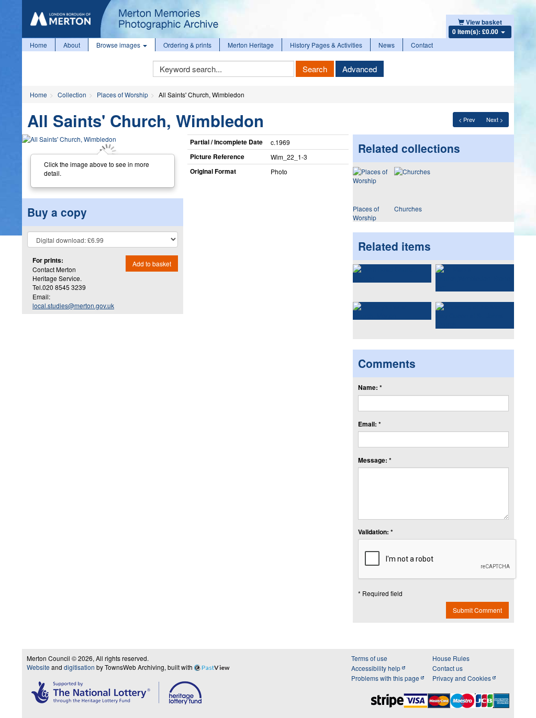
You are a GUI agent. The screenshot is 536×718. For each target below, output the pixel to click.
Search (315, 68)
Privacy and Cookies (462, 678)
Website (38, 667)
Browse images (119, 44)
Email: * (369, 424)
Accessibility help (376, 668)
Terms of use (369, 658)
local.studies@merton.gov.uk (73, 305)
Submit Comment (477, 609)
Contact (422, 44)
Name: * (370, 387)
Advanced (359, 68)
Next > (494, 119)
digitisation (79, 667)
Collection (72, 94)
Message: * (375, 460)
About (71, 44)
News (386, 44)
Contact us (447, 668)
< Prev (467, 119)
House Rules (451, 658)
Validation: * (375, 532)
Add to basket (151, 263)
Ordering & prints (187, 44)
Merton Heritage (251, 44)
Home (38, 44)
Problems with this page (386, 678)
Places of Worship (122, 94)
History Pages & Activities (326, 44)
